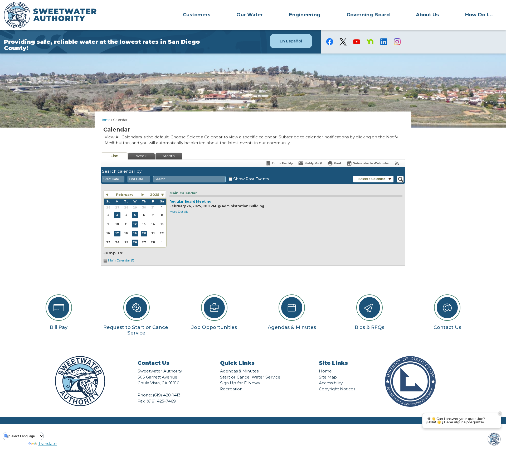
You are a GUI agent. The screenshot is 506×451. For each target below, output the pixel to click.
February (124, 194)
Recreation (231, 388)
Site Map (328, 377)
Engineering (304, 15)
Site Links (333, 363)
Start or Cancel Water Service (250, 377)
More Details (178, 212)
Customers (196, 15)
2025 (154, 194)
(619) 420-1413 (167, 394)
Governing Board (368, 15)
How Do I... (479, 15)
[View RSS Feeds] (397, 163)
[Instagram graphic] (397, 41)
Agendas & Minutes (239, 371)
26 (135, 242)
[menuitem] (196, 14)
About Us (427, 15)
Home (105, 120)
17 (117, 233)
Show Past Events (251, 178)
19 (135, 233)
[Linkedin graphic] (383, 41)
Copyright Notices (337, 388)
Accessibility (331, 382)
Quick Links (237, 363)
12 (135, 224)
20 (144, 233)
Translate (47, 443)
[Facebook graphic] (330, 41)
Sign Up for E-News (240, 382)
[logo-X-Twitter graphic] (343, 42)
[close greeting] (500, 413)
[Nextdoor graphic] (370, 41)
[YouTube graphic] (356, 41)
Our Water (249, 15)
